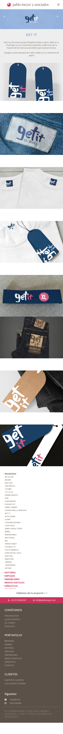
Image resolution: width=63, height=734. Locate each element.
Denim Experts (11, 495)
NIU (6, 541)
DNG (7, 498)
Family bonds (11, 507)
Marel (7, 531)
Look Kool (10, 525)
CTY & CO (9, 492)
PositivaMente (12, 550)
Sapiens (8, 562)
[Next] (44, 16)
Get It (7, 513)
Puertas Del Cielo (13, 553)
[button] (58, 4)
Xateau (8, 568)
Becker (8, 480)
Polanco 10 (10, 547)
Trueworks (10, 565)
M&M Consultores (13, 528)
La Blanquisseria (12, 522)
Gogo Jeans (10, 516)
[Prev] (17, 16)
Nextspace (10, 538)
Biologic (9, 483)
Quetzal (9, 556)
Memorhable (11, 534)
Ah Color (9, 477)
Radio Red (9, 559)
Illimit (8, 519)
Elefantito (10, 504)
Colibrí (8, 489)
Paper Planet (11, 544)
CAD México (10, 486)
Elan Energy (10, 501)
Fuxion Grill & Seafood (15, 510)
